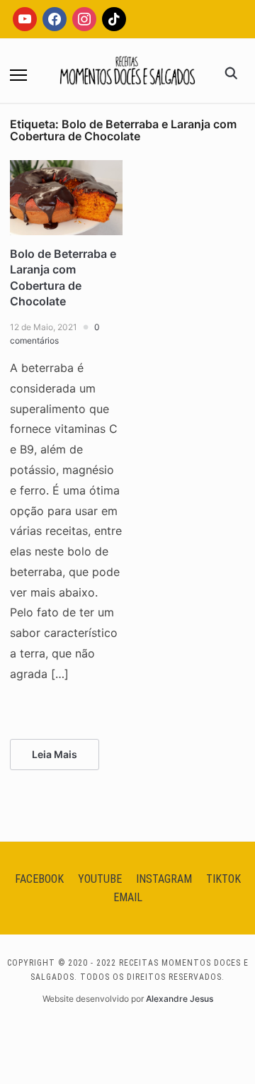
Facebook (39, 879)
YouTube (100, 879)
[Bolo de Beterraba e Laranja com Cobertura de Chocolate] (66, 169)
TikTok (223, 879)
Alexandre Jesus (179, 998)
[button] (18, 75)
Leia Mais (54, 754)
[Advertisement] (127, 184)
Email (127, 897)
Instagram (164, 879)
